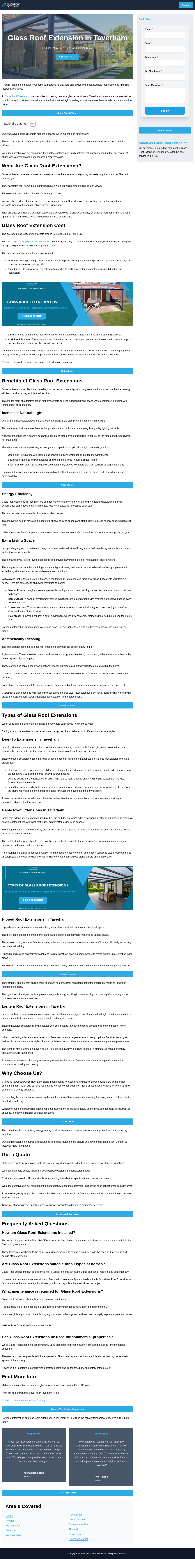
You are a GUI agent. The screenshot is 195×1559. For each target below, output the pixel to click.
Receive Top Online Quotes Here (67, 1409)
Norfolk (6, 1400)
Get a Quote (65, 57)
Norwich (15, 1400)
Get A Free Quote (67, 1492)
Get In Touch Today (67, 113)
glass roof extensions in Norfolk (32, 241)
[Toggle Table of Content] (31, 124)
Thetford (73, 1529)
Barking (41, 1400)
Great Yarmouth (77, 1519)
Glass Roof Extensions (17, 96)
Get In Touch (165, 130)
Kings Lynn (75, 1534)
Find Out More (67, 705)
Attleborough (76, 1514)
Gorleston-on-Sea (78, 1524)
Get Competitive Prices (67, 1214)
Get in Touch (67, 1121)
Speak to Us (67, 485)
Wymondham (28, 1400)
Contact (186, 5)
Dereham (10, 1530)
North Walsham (13, 1535)
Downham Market (78, 1539)
